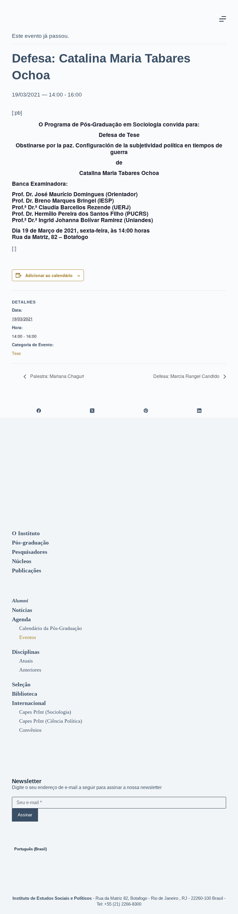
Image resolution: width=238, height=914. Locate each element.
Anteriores (30, 670)
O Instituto (26, 533)
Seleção (21, 684)
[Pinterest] (146, 410)
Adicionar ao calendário (49, 275)
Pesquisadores (29, 552)
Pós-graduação (30, 542)
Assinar (25, 814)
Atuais (26, 661)
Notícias (22, 610)
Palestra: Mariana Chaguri (56, 376)
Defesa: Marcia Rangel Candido (187, 376)
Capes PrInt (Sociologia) (45, 712)
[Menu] (222, 18)
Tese (16, 353)
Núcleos (21, 561)
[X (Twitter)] (92, 410)
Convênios (30, 730)
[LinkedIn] (199, 410)
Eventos (27, 637)
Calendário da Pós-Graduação (50, 628)
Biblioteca (24, 693)
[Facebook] (39, 410)
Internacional (29, 703)
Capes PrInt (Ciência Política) (50, 721)
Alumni (20, 601)
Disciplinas (25, 652)
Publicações (26, 570)
